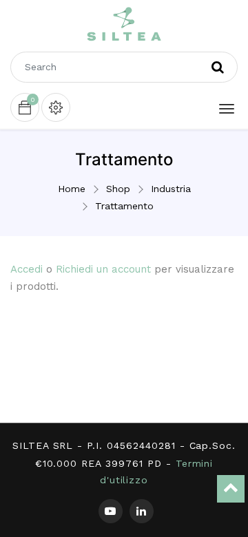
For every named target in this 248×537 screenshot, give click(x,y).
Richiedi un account (103, 269)
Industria (171, 188)
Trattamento (124, 205)
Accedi (26, 269)
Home (71, 188)
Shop (118, 188)
